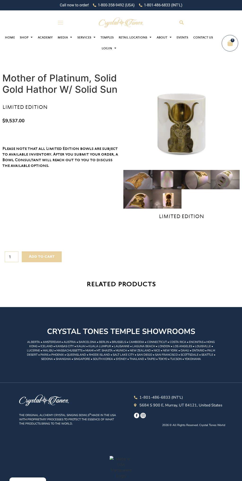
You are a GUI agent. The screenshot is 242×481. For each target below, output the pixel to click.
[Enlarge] (181, 118)
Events (182, 37)
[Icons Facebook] (136, 415)
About (162, 37)
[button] (181, 22)
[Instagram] (143, 415)
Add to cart (42, 257)
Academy (45, 37)
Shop (24, 37)
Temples (107, 37)
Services (84, 37)
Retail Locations (133, 37)
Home (10, 37)
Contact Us (203, 37)
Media (63, 37)
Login (107, 48)
